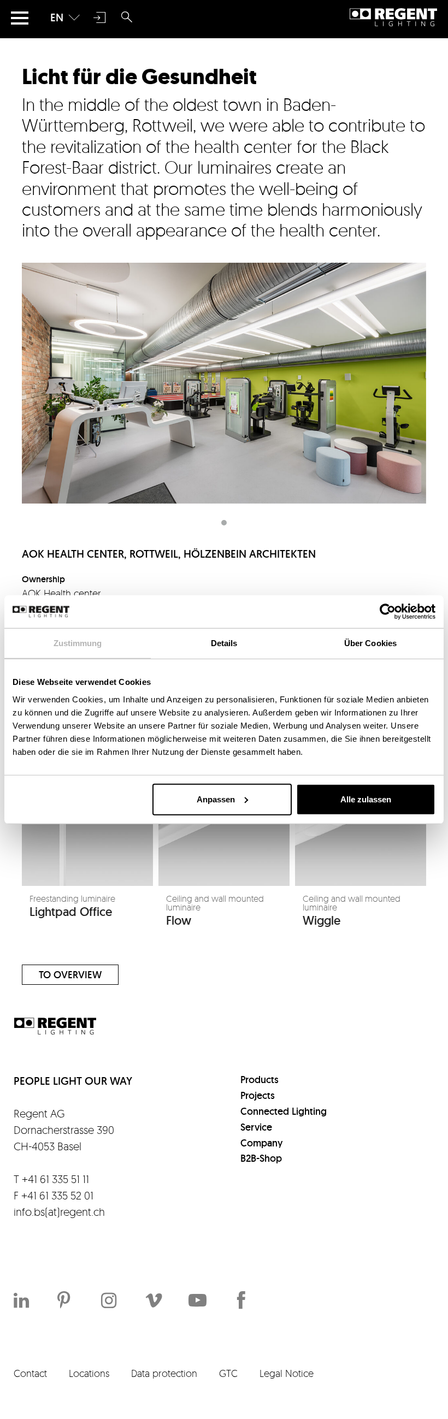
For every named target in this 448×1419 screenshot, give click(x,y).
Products (259, 1079)
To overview (70, 974)
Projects (257, 1095)
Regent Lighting (393, 17)
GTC (228, 1373)
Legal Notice (287, 1373)
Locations (89, 1373)
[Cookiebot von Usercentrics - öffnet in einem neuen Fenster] (387, 612)
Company (261, 1143)
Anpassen (216, 798)
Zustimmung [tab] (78, 643)
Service (256, 1127)
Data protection (164, 1373)
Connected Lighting (283, 1111)
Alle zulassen (365, 798)
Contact (30, 1373)
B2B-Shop (261, 1158)
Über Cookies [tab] (370, 643)
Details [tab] (224, 643)
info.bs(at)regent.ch (59, 1212)
